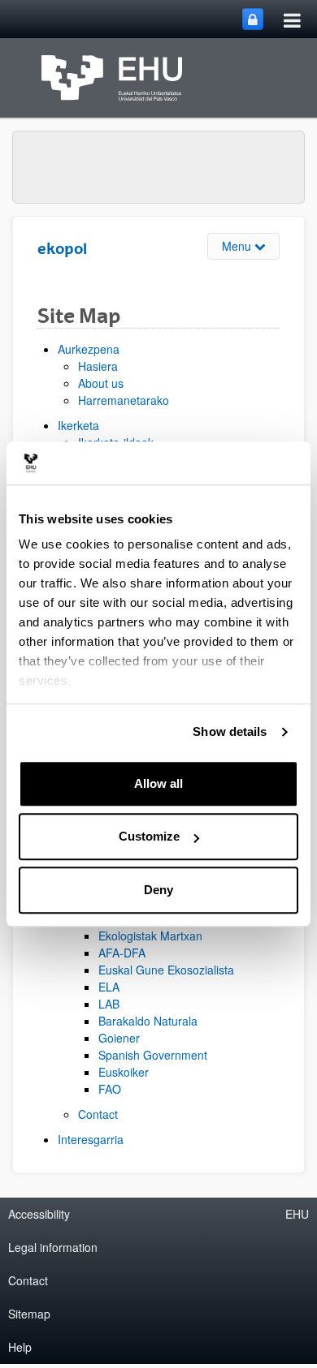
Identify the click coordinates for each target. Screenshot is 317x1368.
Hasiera (98, 366)
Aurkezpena (88, 349)
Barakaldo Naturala (148, 1021)
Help (20, 1347)
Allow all (158, 783)
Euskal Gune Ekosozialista (166, 969)
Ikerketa (78, 425)
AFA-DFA (121, 952)
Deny (158, 890)
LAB (108, 1004)
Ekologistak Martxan (150, 935)
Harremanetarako (123, 400)
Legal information (53, 1247)
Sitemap (29, 1314)
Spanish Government (152, 1055)
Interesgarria (91, 1139)
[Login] (253, 19)
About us (101, 383)
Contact (98, 1114)
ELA (108, 987)
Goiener (119, 1038)
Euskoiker (123, 1072)
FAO (109, 1089)
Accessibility (39, 1214)
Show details (230, 731)
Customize (149, 836)
